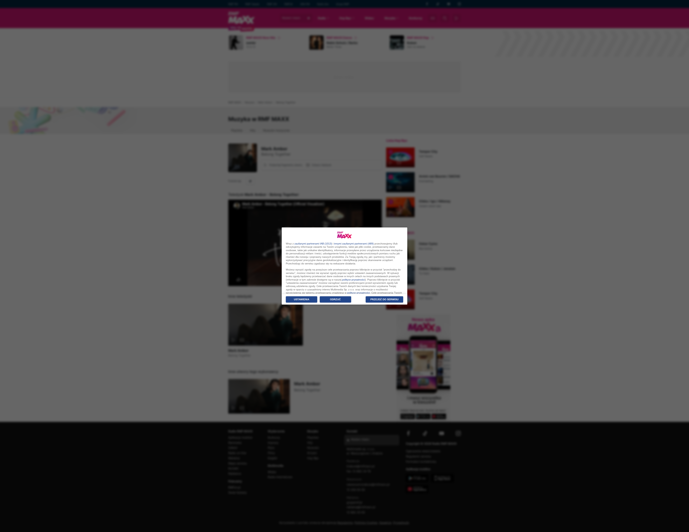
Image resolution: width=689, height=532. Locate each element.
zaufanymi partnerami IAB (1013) (313, 243)
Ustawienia (301, 299)
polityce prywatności (353, 279)
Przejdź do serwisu (384, 299)
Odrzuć (335, 299)
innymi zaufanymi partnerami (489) (354, 243)
